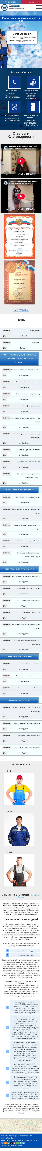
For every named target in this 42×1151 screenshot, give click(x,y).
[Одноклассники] (5, 1143)
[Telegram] (23, 1143)
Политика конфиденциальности (11, 1145)
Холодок (16, 6)
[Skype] (20, 1143)
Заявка (31, 2)
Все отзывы (21, 310)
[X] (11, 1143)
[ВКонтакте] (2, 1143)
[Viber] (14, 1143)
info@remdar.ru (9, 1138)
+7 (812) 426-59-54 (10, 2)
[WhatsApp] (17, 1143)
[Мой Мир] (8, 1143)
